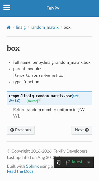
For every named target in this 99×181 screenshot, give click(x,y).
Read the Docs (20, 171)
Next (80, 130)
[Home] (9, 27)
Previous (22, 130)
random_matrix (45, 27)
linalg (21, 27)
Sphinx (32, 166)
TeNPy (53, 8)
